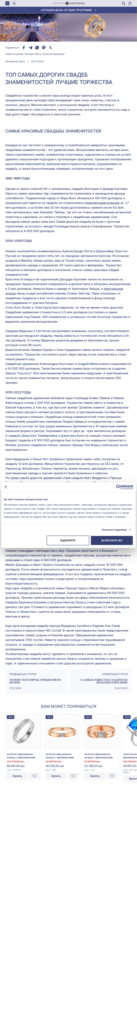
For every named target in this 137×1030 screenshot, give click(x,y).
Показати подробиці (114, 529)
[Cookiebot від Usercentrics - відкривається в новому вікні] (118, 487)
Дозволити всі (111, 540)
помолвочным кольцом (102, 203)
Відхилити (67, 540)
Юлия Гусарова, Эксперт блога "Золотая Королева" (35, 53)
